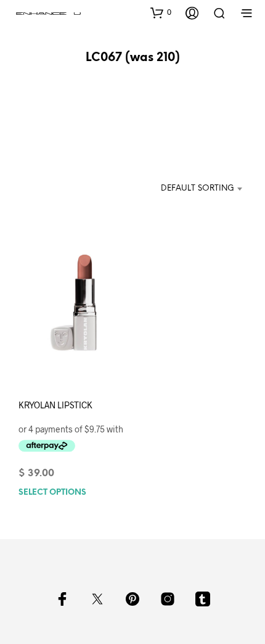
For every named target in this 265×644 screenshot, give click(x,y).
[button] (160, 12)
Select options (52, 492)
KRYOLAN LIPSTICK (55, 405)
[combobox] (190, 188)
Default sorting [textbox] (197, 188)
